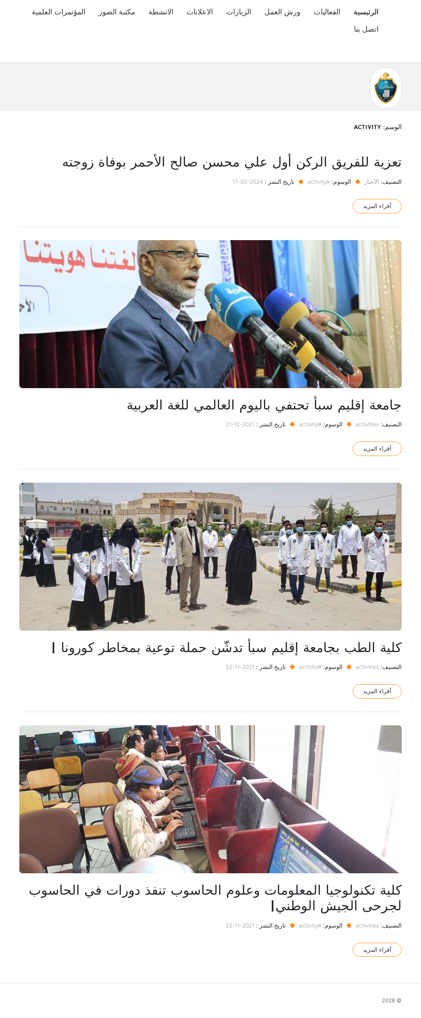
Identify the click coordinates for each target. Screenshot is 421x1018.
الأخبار (371, 181)
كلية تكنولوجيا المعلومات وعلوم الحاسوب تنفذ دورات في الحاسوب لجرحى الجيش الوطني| (215, 899)
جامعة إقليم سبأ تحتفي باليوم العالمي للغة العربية (264, 406)
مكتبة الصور (117, 11)
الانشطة (160, 11)
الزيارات (238, 11)
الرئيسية (366, 11)
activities (367, 424)
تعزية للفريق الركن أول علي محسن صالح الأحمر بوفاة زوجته (232, 163)
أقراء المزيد (377, 206)
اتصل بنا (366, 29)
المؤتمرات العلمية (59, 11)
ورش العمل (282, 11)
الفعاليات (327, 11)
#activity (319, 181)
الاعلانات (200, 11)
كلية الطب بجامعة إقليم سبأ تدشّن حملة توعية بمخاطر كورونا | (226, 648)
